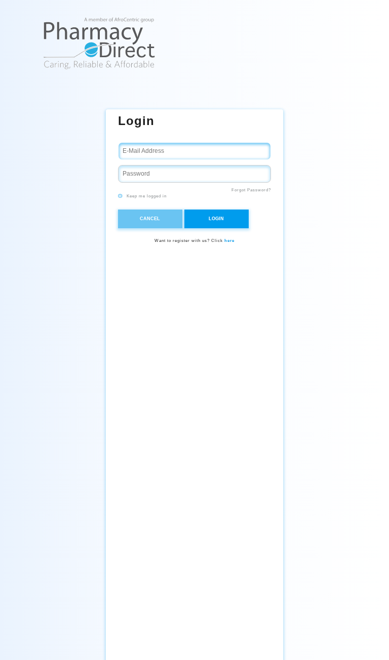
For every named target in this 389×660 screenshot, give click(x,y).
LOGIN (216, 218)
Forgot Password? (251, 190)
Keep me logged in (146, 196)
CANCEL (150, 218)
